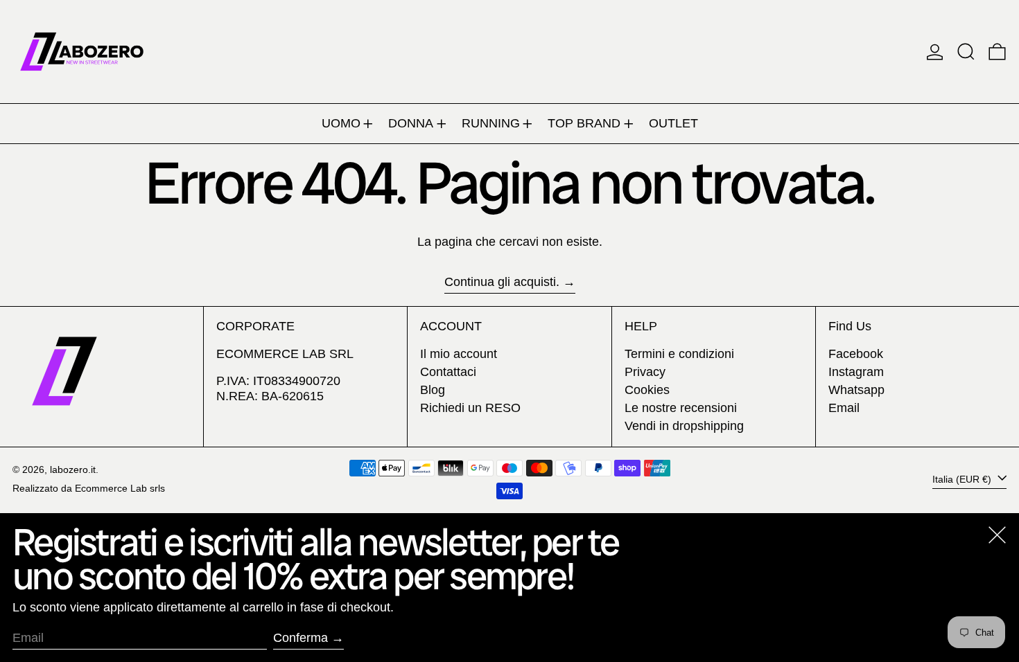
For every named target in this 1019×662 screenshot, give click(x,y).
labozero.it (73, 469)
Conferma (300, 638)
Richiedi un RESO (470, 408)
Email (844, 408)
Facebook (855, 354)
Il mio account (458, 354)
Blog (432, 390)
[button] (966, 51)
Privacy (645, 372)
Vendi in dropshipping (684, 426)
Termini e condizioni (679, 354)
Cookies (647, 390)
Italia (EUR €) (963, 478)
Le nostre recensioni (681, 408)
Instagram (856, 372)
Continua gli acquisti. (501, 282)
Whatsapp (856, 390)
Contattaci (448, 372)
